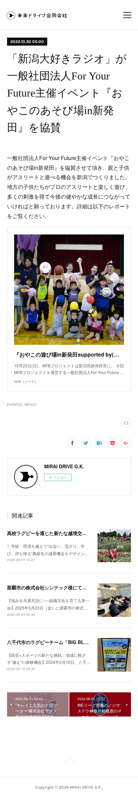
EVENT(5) (14, 404)
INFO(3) (30, 404)
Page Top (69, 760)
